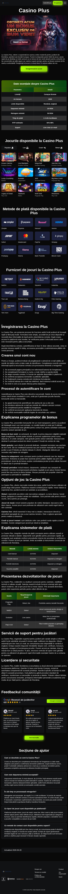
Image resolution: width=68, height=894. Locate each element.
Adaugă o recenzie (56, 701)
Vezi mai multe (34, 737)
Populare (8, 147)
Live (24, 147)
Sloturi (57, 147)
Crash (41, 147)
